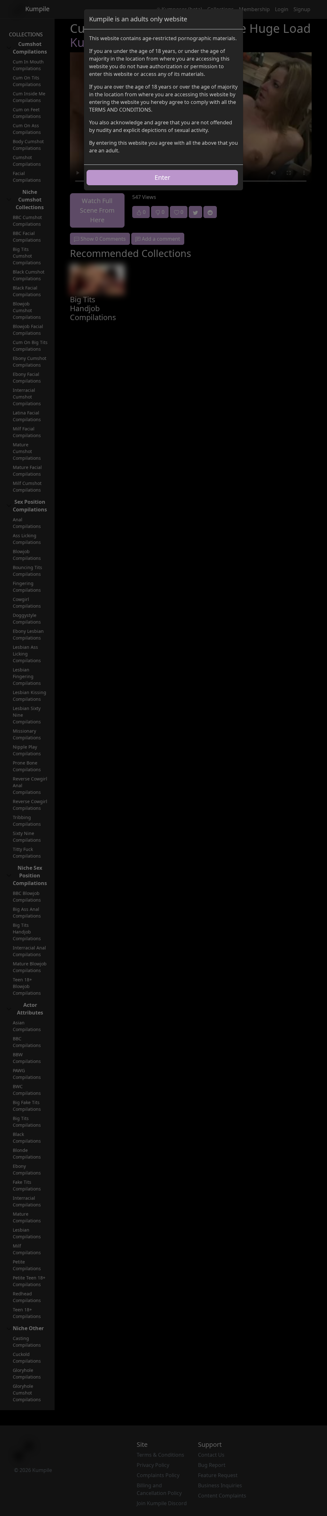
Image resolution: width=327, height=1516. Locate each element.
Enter (162, 177)
